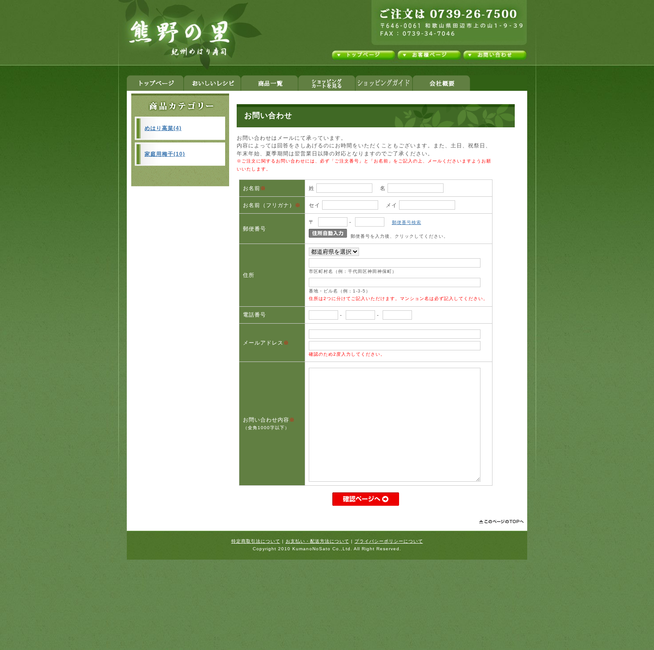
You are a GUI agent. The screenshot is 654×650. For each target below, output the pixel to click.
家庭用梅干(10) (165, 154)
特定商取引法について (255, 541)
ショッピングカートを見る (326, 83)
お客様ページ (429, 55)
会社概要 (441, 83)
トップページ (364, 55)
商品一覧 (269, 83)
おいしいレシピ (212, 83)
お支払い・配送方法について (317, 541)
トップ (155, 83)
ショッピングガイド (383, 83)
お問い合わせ (494, 55)
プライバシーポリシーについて (389, 541)
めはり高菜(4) (163, 128)
